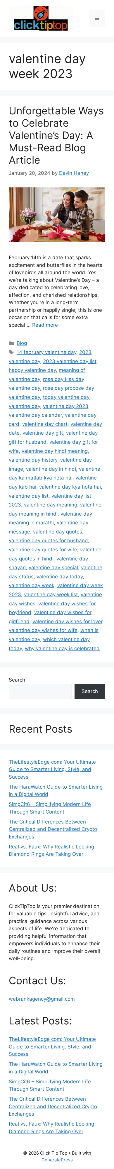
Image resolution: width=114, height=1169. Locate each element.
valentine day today (60, 577)
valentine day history (33, 460)
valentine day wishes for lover (67, 621)
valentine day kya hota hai (70, 487)
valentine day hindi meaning (55, 451)
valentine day (24, 406)
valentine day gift (43, 433)
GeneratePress (57, 1160)
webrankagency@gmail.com (42, 999)
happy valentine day (32, 370)
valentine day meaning (50, 505)
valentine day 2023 (65, 406)
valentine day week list (51, 594)
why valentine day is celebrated (62, 648)
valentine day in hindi (51, 469)
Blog (22, 343)
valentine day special (53, 567)
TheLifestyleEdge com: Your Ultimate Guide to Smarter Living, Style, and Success (52, 769)
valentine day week (31, 585)
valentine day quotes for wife (43, 550)
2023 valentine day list (69, 361)
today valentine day (66, 397)
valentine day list (29, 496)
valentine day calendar (35, 415)
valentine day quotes (57, 532)
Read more (45, 325)
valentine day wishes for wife (43, 630)
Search (17, 680)
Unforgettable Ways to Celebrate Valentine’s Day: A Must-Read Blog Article (56, 135)
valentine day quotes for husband (48, 540)
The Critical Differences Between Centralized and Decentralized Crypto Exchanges (53, 829)
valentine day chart (45, 424)
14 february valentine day (46, 352)
